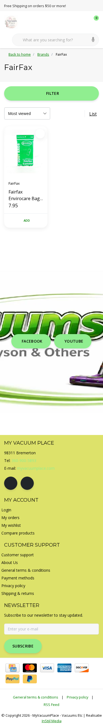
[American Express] (64, 667)
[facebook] (10, 483)
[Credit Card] (12, 667)
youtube (74, 341)
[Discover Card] (82, 667)
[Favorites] (83, 22)
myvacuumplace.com (36, 468)
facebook (32, 341)
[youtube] (27, 483)
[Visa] (47, 667)
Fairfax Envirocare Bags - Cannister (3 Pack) (25, 195)
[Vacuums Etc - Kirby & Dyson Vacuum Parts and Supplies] (14, 22)
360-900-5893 (24, 460)
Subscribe (23, 646)
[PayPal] (12, 679)
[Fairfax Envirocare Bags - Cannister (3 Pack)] (26, 151)
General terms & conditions (35, 697)
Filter (52, 93)
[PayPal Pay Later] (30, 679)
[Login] (73, 22)
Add (27, 220)
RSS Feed (51, 704)
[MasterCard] (30, 667)
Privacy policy (77, 697)
